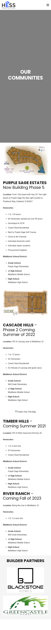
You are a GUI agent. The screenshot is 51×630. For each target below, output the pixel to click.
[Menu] (48, 5)
